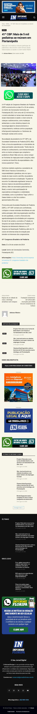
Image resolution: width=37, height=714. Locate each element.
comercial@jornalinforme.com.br (22, 677)
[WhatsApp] (23, 58)
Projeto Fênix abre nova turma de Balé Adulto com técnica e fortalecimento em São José (23, 330)
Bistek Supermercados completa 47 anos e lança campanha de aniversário (25, 497)
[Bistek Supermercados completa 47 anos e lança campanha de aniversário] (8, 499)
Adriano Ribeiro (8, 53)
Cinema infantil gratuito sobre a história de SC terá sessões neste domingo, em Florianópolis (24, 350)
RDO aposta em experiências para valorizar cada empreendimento (24, 575)
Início (3, 24)
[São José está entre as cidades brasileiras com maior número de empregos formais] (7, 341)
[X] (14, 58)
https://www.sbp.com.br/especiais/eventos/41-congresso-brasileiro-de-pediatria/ (18, 260)
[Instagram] (14, 690)
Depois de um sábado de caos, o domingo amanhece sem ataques (9, 300)
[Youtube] (28, 690)
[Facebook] (10, 58)
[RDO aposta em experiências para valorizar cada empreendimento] (8, 577)
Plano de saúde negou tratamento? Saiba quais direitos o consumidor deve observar (24, 587)
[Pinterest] (18, 58)
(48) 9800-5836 (24, 700)
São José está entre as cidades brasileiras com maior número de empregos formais (23, 340)
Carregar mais (18, 507)
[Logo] (18, 17)
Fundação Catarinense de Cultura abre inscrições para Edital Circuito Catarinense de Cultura (27, 302)
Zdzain (32, 708)
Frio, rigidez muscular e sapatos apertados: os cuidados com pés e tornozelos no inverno (22, 565)
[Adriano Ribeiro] (5, 314)
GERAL (7, 24)
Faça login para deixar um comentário (18, 365)
